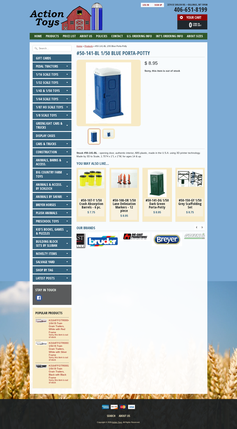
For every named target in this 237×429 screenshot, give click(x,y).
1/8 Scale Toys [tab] (46, 115)
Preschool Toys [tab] (47, 221)
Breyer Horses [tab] (46, 204)
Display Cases (45, 136)
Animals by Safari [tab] (49, 196)
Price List (69, 36)
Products (52, 36)
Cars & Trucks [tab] (46, 143)
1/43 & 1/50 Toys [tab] (48, 90)
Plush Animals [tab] (46, 213)
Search (111, 416)
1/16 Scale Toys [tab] (47, 74)
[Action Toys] (66, 28)
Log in (146, 4)
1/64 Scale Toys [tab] (47, 99)
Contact (117, 36)
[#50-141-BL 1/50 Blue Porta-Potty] (94, 136)
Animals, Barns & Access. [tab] (48, 162)
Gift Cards (43, 58)
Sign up (158, 4)
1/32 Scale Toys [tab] (47, 82)
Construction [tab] (46, 152)
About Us (86, 36)
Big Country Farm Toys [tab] (49, 174)
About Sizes (195, 36)
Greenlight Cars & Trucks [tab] (49, 125)
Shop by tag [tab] (44, 270)
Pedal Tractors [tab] (47, 66)
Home (38, 36)
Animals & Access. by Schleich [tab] (49, 186)
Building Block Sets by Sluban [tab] (47, 243)
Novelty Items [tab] (46, 253)
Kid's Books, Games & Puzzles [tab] (50, 231)
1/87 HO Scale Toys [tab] (49, 107)
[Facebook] (38, 297)
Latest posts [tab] (45, 278)
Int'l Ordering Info (169, 36)
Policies (101, 36)
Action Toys (117, 422)
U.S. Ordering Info (139, 36)
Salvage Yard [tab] (45, 262)
